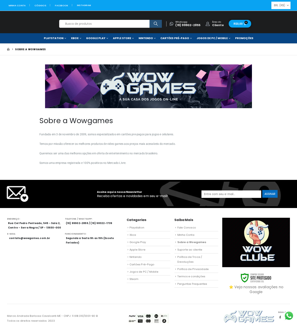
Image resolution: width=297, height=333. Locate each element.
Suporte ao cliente (189, 250)
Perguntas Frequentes (192, 284)
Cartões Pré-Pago (174, 38)
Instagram (84, 5)
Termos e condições (191, 276)
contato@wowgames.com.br (29, 238)
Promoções (244, 38)
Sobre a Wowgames (191, 242)
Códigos (40, 5)
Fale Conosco (186, 227)
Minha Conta (17, 5)
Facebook (61, 5)
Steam (134, 279)
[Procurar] (156, 24)
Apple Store (122, 38)
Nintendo (146, 38)
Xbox (75, 38)
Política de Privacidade (193, 269)
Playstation (53, 38)
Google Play (95, 38)
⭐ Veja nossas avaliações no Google (256, 289)
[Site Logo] (27, 24)
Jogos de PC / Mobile (212, 38)
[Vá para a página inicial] (8, 49)
